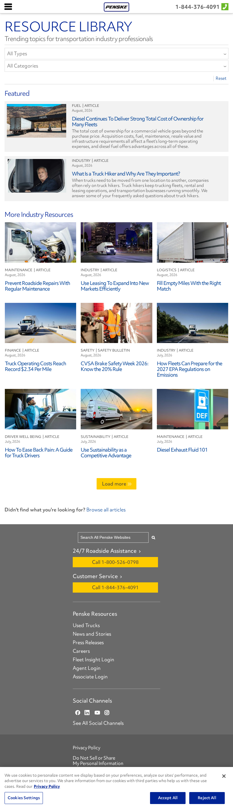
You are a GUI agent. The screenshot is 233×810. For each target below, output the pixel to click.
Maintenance (18, 270)
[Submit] (153, 537)
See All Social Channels (98, 723)
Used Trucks (86, 625)
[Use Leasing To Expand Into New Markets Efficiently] (116, 241)
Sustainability (95, 436)
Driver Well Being (23, 436)
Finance (13, 350)
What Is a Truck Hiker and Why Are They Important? (126, 173)
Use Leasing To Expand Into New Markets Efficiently (115, 285)
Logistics (166, 270)
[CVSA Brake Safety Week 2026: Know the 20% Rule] (116, 322)
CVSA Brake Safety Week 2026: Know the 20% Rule (114, 366)
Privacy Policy (86, 747)
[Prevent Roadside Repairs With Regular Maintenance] (40, 241)
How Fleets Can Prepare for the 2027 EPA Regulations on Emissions (189, 369)
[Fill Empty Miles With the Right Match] (192, 241)
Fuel (76, 105)
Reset (221, 78)
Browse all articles (105, 509)
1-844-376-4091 (197, 7)
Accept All (168, 797)
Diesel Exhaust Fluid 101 (182, 449)
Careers (81, 651)
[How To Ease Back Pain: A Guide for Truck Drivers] (40, 408)
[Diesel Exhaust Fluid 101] (192, 408)
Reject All (207, 797)
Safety (87, 350)
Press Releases (88, 642)
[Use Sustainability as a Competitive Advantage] (116, 408)
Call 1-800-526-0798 (115, 562)
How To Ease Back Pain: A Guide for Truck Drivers (38, 452)
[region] (116, 788)
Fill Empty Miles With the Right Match (189, 285)
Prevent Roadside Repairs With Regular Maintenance (37, 285)
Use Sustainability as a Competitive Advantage (106, 452)
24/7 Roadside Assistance (105, 551)
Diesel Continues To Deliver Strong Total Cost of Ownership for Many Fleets (137, 121)
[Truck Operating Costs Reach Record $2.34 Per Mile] (40, 322)
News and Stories (92, 634)
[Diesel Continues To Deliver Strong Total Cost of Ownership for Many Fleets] (36, 120)
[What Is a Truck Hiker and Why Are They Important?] (36, 175)
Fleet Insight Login (93, 659)
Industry (81, 160)
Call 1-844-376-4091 (115, 587)
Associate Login (90, 677)
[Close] (224, 776)
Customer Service (95, 576)
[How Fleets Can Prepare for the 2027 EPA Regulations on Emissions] (192, 322)
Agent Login (87, 668)
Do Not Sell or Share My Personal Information (98, 760)
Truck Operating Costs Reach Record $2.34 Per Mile (35, 366)
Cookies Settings (24, 797)
